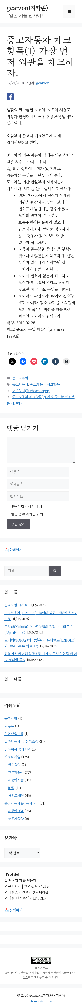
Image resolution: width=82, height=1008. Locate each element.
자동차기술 (12, 756)
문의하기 (16, 549)
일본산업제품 (13, 733)
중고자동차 (20, 377)
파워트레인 (16, 795)
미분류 (9, 726)
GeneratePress (41, 1001)
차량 (11, 787)
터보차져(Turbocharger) (31, 390)
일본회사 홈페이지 (17, 749)
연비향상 (14, 764)
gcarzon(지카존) (27, 8)
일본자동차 (16, 772)
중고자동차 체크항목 (44, 384)
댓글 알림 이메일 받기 (26, 506)
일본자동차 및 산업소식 (21, 741)
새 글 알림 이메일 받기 (26, 514)
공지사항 (10, 718)
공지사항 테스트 (16, 605)
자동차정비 (16, 810)
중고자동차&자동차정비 (21, 803)
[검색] (55, 571)
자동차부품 (16, 779)
